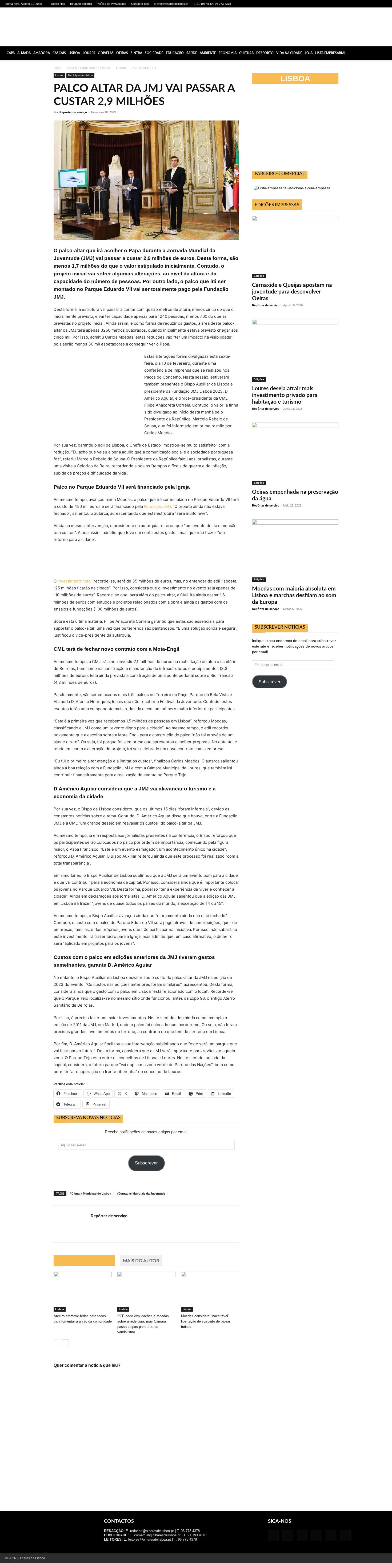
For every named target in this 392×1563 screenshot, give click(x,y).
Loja (309, 53)
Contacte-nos (140, 3)
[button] (385, 53)
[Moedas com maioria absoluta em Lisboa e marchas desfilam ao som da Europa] (295, 550)
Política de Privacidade (111, 3)
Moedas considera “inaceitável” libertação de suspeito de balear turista (205, 1321)
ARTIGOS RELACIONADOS (84, 1261)
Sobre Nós (58, 3)
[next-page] (65, 1342)
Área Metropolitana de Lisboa (88, 68)
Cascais (59, 53)
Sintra (136, 53)
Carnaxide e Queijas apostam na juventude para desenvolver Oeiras (292, 291)
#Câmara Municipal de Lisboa (90, 1193)
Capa (11, 53)
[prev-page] (57, 1342)
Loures (89, 53)
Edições (259, 275)
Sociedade (154, 53)
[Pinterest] (365, 3)
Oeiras (122, 53)
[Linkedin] (356, 3)
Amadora (41, 53)
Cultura (246, 53)
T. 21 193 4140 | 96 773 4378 (212, 3)
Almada (24, 53)
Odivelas (106, 53)
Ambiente (208, 53)
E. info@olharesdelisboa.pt (171, 3)
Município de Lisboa (80, 75)
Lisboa (74, 53)
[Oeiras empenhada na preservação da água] (295, 454)
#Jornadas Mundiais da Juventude (141, 1193)
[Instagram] (347, 3)
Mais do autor (141, 1261)
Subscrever (146, 1163)
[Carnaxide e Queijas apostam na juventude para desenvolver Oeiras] (295, 247)
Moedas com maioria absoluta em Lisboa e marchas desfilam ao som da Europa (294, 595)
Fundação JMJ (157, 506)
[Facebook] (339, 3)
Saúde (191, 53)
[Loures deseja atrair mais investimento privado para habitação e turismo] (295, 350)
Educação (175, 53)
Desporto (265, 53)
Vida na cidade (289, 53)
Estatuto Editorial (81, 3)
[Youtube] (383, 3)
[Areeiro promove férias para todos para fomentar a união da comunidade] (83, 1292)
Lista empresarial (330, 53)
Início (57, 68)
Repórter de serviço (73, 112)
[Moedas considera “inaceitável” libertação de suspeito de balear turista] (210, 1292)
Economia (228, 53)
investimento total (74, 581)
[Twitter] (374, 3)
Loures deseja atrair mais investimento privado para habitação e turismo (285, 395)
